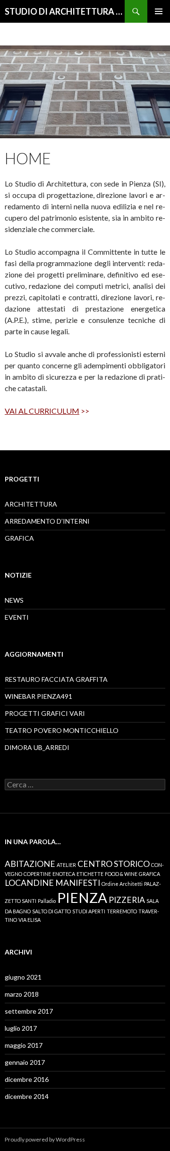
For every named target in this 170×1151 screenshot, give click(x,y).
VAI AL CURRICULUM (42, 410)
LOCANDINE (29, 883)
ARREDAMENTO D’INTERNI (47, 521)
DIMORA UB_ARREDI (37, 747)
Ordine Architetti (122, 884)
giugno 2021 (23, 977)
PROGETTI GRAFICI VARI (45, 713)
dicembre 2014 (27, 1096)
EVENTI (17, 617)
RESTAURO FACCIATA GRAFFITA (56, 679)
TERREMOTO (122, 911)
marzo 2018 (22, 994)
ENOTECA (63, 874)
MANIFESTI (77, 883)
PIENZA (82, 897)
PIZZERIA (127, 900)
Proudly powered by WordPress (45, 1139)
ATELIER (66, 865)
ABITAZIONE (30, 864)
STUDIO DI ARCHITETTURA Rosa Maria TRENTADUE (65, 11)
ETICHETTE (89, 874)
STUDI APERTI (88, 911)
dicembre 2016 (27, 1079)
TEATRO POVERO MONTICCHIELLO (62, 730)
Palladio (47, 901)
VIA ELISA (29, 920)
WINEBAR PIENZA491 (38, 696)
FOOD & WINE (121, 874)
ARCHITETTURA (31, 504)
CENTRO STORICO (113, 864)
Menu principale (158, 11)
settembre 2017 (29, 1011)
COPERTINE (37, 874)
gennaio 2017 (25, 1062)
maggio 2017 (23, 1045)
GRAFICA (19, 538)
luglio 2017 (21, 1028)
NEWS (14, 600)
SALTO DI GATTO (51, 911)
